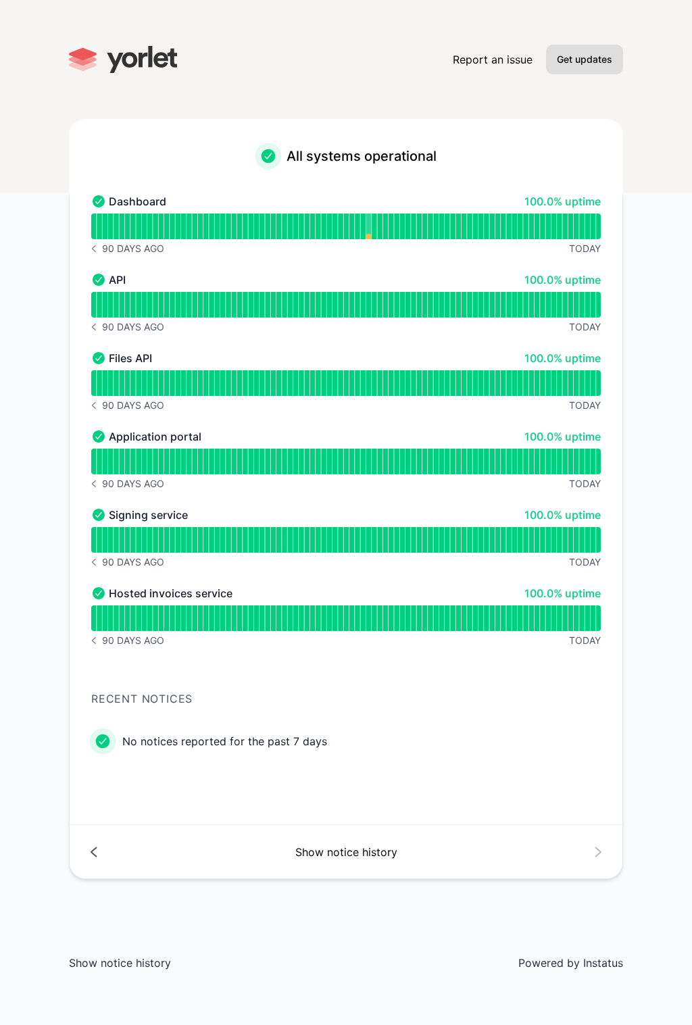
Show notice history (120, 963)
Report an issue (493, 59)
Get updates (584, 59)
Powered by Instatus (570, 963)
